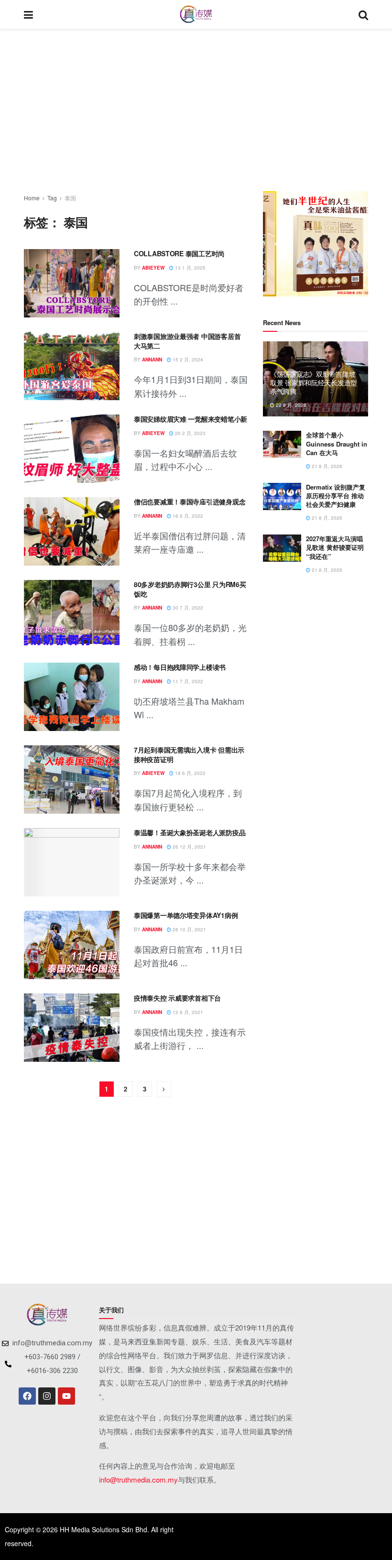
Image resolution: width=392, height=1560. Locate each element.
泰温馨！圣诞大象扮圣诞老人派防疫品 (189, 832)
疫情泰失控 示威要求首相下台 (177, 998)
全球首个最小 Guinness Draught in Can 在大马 (336, 443)
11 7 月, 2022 (187, 681)
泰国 (70, 198)
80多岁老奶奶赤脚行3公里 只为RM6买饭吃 (190, 589)
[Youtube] (66, 1396)
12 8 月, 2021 (187, 1012)
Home (32, 198)
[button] (277, 243)
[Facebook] (27, 1396)
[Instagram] (46, 1396)
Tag (52, 198)
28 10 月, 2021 (188, 929)
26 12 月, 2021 (188, 846)
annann (152, 359)
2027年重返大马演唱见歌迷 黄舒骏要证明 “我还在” (335, 547)
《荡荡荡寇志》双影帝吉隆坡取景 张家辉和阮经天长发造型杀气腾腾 (313, 382)
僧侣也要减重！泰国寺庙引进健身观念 (189, 501)
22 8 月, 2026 (290, 405)
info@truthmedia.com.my (138, 1479)
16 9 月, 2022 (187, 516)
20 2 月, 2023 (190, 433)
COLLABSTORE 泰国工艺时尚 (179, 253)
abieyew (153, 267)
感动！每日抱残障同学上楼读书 (180, 667)
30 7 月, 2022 (187, 607)
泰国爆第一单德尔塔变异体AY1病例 (186, 915)
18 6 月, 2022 (190, 773)
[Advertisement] (196, 110)
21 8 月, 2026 (326, 466)
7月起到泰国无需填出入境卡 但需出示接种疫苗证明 (189, 754)
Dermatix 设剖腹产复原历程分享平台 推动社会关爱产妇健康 (335, 495)
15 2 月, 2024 (187, 359)
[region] (315, 243)
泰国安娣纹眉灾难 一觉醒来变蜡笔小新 (190, 419)
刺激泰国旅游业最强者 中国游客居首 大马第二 (187, 340)
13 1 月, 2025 (190, 267)
